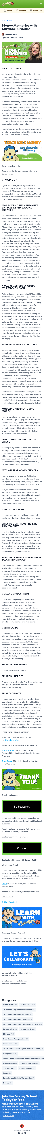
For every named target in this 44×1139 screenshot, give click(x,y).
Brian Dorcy (7, 761)
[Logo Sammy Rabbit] (8, 4)
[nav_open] (41, 4)
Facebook (13, 901)
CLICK (4, 883)
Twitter (5, 901)
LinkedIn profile (11, 740)
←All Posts (7, 20)
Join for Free (8, 1115)
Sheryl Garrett (8, 750)
